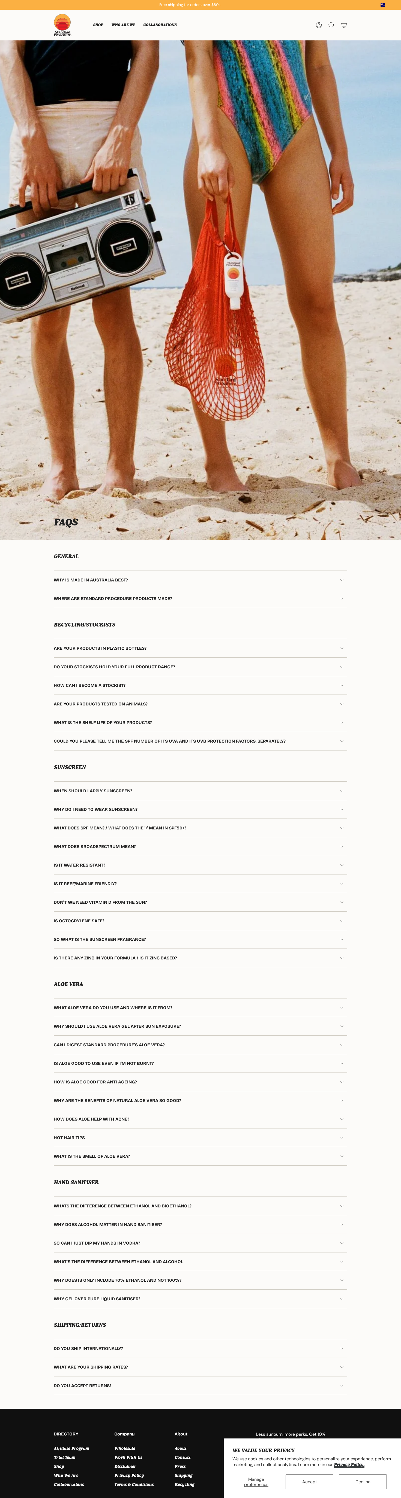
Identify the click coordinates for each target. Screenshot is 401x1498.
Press (180, 1466)
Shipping (183, 1475)
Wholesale (124, 1448)
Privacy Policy (129, 1475)
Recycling (184, 1484)
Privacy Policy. (349, 1464)
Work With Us (128, 1457)
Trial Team (64, 1457)
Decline (362, 1482)
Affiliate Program (71, 1448)
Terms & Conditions (134, 1484)
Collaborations (69, 1484)
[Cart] (344, 25)
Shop (59, 1466)
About (180, 1448)
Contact (182, 1457)
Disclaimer (125, 1466)
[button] (98, 25)
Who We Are (66, 1475)
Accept (309, 1482)
